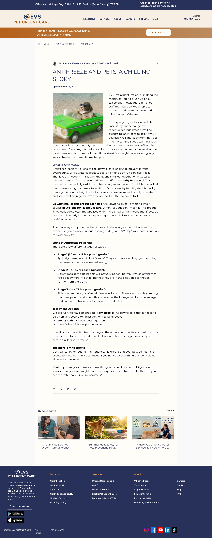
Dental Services (100, 489)
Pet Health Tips (64, 43)
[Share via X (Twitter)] (61, 388)
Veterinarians (141, 485)
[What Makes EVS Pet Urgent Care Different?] (59, 427)
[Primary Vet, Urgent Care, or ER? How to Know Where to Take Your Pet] (153, 427)
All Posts (43, 43)
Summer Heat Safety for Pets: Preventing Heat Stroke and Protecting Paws (105, 446)
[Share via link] (75, 388)
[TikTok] (174, 530)
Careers (181, 480)
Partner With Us (142, 498)
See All (170, 410)
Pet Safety (86, 43)
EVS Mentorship (142, 493)
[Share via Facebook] (54, 388)
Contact (181, 485)
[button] (104, 19)
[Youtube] (160, 530)
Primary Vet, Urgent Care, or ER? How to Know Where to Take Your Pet (152, 446)
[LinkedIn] (167, 530)
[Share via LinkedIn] (68, 388)
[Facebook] (153, 530)
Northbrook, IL (57, 480)
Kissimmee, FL (57, 485)
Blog (179, 489)
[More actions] (157, 63)
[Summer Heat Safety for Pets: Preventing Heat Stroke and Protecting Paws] (106, 427)
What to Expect (142, 480)
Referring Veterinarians (146, 502)
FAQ (179, 493)
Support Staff (141, 489)
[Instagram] (146, 530)
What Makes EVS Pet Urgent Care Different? (55, 446)
